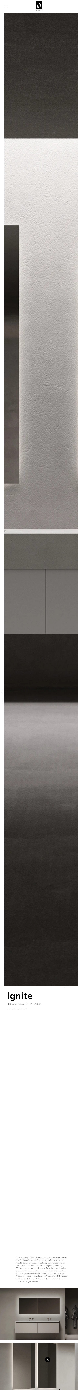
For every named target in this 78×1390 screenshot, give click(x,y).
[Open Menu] (5, 6)
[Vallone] (39, 6)
